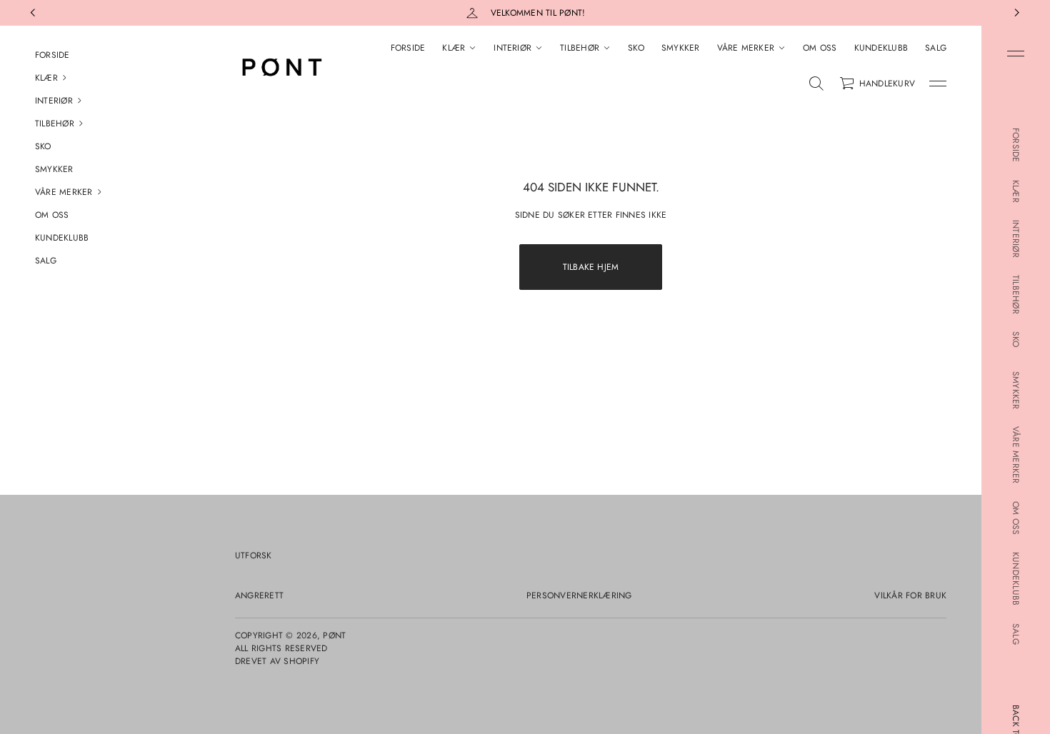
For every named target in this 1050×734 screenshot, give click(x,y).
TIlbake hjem (591, 267)
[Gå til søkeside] (816, 83)
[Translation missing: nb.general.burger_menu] (1015, 53)
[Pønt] (280, 68)
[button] (100, 77)
